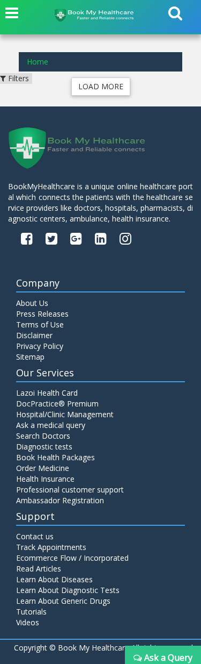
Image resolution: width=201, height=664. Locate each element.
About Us (32, 303)
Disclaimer (34, 335)
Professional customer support (70, 489)
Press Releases (42, 314)
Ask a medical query (50, 425)
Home (37, 61)
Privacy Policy (39, 346)
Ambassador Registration (60, 500)
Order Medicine (42, 468)
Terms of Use (40, 324)
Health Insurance (45, 479)
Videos (27, 622)
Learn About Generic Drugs (63, 601)
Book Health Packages (55, 457)
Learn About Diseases (54, 579)
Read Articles (38, 568)
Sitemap (30, 357)
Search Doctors (43, 436)
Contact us (35, 536)
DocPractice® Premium (57, 403)
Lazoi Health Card (47, 393)
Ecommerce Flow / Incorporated (72, 558)
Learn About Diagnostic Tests (68, 590)
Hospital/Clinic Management (65, 414)
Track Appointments (51, 547)
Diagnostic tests (44, 446)
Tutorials (31, 611)
